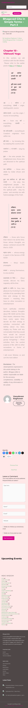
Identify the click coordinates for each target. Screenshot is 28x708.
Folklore (3, 587)
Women (3, 624)
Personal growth (5, 607)
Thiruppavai (4, 621)
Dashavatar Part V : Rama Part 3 (13, 691)
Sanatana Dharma (5, 615)
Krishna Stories (5, 598)
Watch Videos (6, 673)
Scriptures (3, 617)
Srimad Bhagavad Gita (9, 40)
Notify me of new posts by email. (13, 533)
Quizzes (4, 671)
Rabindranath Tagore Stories (8, 612)
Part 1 (11, 66)
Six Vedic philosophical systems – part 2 (15, 695)
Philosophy (4, 609)
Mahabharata (4, 603)
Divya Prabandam (5, 583)
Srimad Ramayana (5, 620)
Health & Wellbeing (6, 590)
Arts (2, 578)
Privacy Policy (6, 653)
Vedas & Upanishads (6, 623)
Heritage (3, 592)
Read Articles (5, 667)
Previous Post (14, 465)
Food (2, 589)
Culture (20, 38)
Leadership (4, 600)
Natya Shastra (4, 604)
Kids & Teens (4, 596)
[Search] (25, 7)
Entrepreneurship (5, 586)
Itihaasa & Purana (5, 595)
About (4, 674)
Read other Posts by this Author (19, 403)
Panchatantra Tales (6, 606)
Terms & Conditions (7, 655)
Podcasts (3, 610)
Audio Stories (4, 579)
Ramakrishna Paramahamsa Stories (9, 613)
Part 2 (19, 66)
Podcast (4, 665)
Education (3, 584)
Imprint (4, 652)
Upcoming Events (6, 663)
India (2, 593)
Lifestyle (3, 601)
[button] (17, 13)
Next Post (14, 469)
